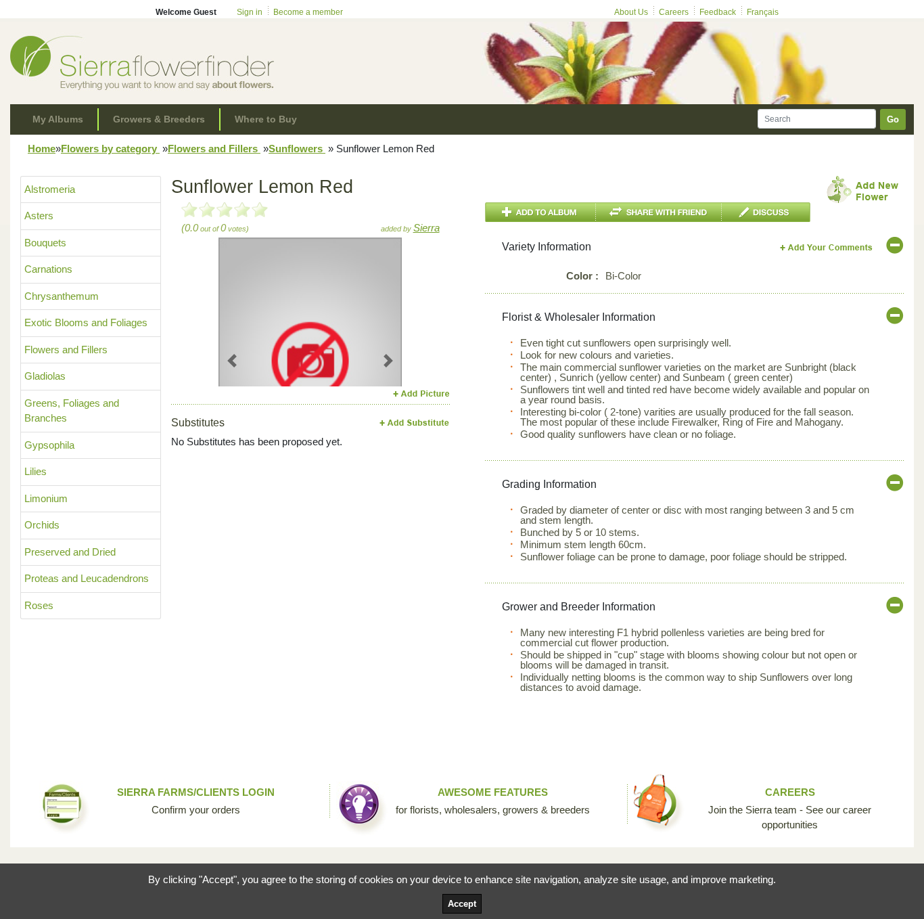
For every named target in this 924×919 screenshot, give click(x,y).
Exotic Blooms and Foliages (85, 322)
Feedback (717, 12)
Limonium (46, 498)
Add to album (540, 212)
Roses (38, 605)
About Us (631, 12)
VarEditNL (827, 247)
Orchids (42, 525)
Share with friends (659, 212)
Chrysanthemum (61, 296)
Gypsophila (49, 445)
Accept (462, 904)
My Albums (57, 119)
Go (893, 119)
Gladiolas (45, 376)
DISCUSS (766, 212)
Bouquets (45, 242)
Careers (674, 12)
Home (41, 148)
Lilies (35, 471)
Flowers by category (110, 148)
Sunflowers (297, 148)
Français (763, 12)
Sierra (426, 227)
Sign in (249, 12)
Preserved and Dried (70, 552)
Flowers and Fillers (214, 148)
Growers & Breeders (159, 119)
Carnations (48, 269)
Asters (38, 215)
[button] (232, 360)
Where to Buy (266, 119)
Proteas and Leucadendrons (86, 578)
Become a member (308, 12)
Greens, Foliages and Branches (71, 410)
